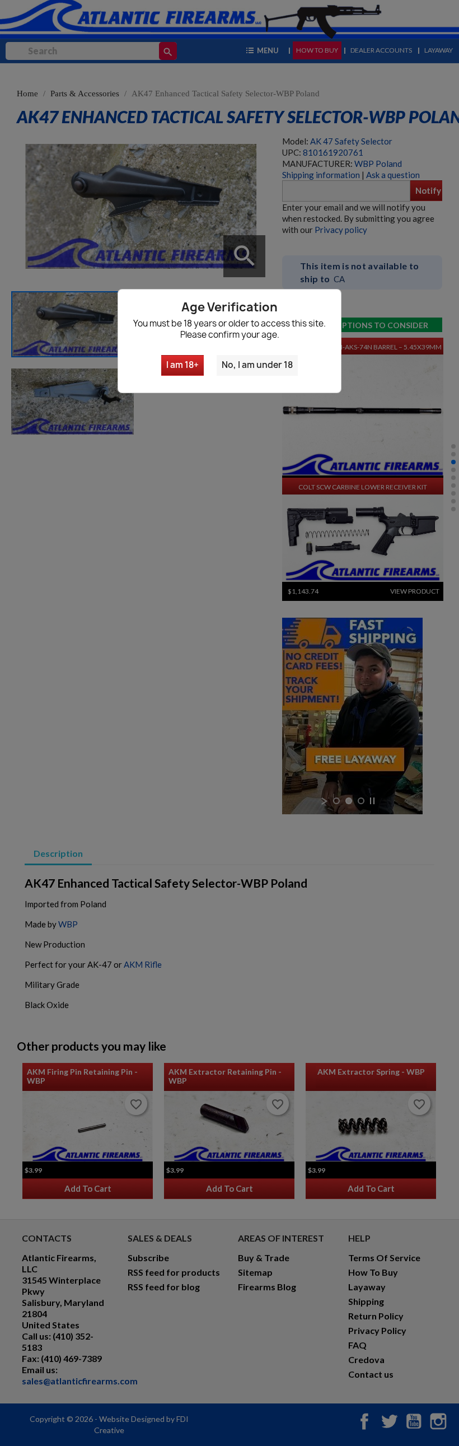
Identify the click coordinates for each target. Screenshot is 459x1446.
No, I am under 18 (257, 365)
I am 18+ (182, 365)
